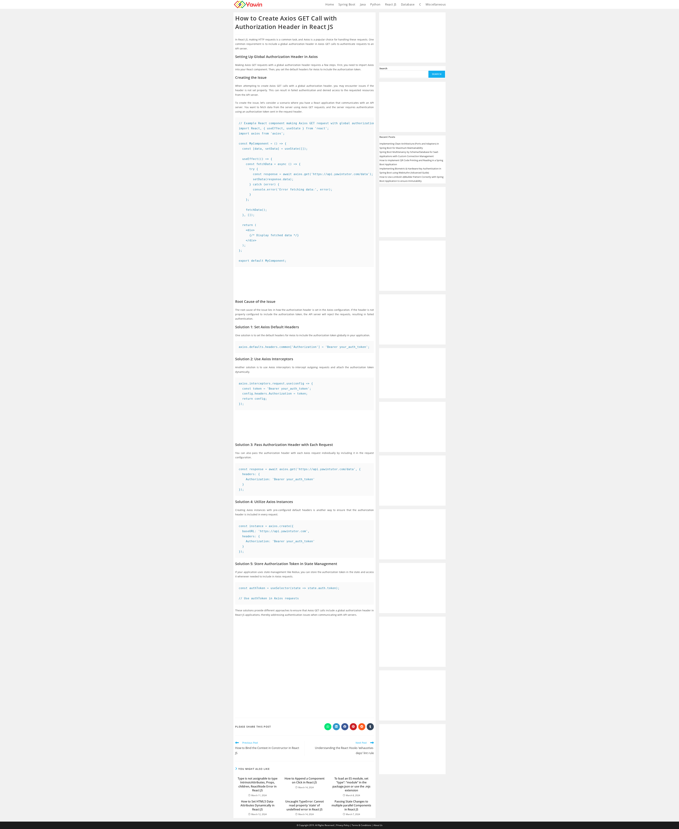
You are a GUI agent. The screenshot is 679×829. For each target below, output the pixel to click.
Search (383, 68)
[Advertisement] (304, 280)
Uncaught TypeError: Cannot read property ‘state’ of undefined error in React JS (304, 805)
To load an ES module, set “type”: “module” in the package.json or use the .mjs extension (351, 784)
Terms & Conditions (361, 825)
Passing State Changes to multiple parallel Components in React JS (351, 805)
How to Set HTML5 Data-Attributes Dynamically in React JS (257, 805)
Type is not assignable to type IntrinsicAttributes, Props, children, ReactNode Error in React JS (257, 784)
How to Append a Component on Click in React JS (304, 780)
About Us (377, 825)
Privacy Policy (342, 825)
